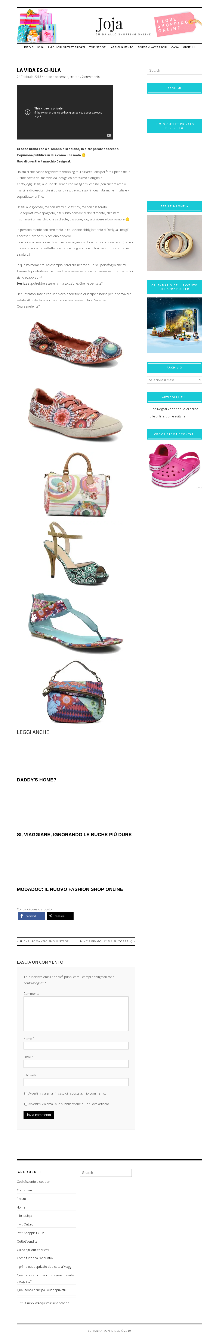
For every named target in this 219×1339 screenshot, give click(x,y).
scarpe (74, 76)
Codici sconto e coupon (33, 1181)
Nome (29, 1038)
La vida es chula (39, 70)
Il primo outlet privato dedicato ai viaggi (44, 1266)
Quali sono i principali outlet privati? (41, 1290)
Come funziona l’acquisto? (35, 1258)
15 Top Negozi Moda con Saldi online (172, 409)
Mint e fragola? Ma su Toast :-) (106, 941)
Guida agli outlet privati (33, 1250)
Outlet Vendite (27, 1241)
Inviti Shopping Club (30, 1233)
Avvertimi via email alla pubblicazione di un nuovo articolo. (69, 1104)
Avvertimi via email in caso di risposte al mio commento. (67, 1093)
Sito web (30, 1075)
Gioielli (189, 47)
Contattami (25, 1190)
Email (28, 1057)
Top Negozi (98, 47)
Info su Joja (34, 47)
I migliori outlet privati (66, 47)
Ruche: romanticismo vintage (44, 941)
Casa (175, 47)
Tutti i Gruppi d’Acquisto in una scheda (43, 1303)
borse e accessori (56, 76)
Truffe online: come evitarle (166, 416)
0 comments (90, 76)
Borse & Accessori (152, 47)
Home (21, 1207)
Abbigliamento (122, 47)
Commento (33, 993)
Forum (21, 1198)
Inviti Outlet (25, 1224)
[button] (31, 916)
